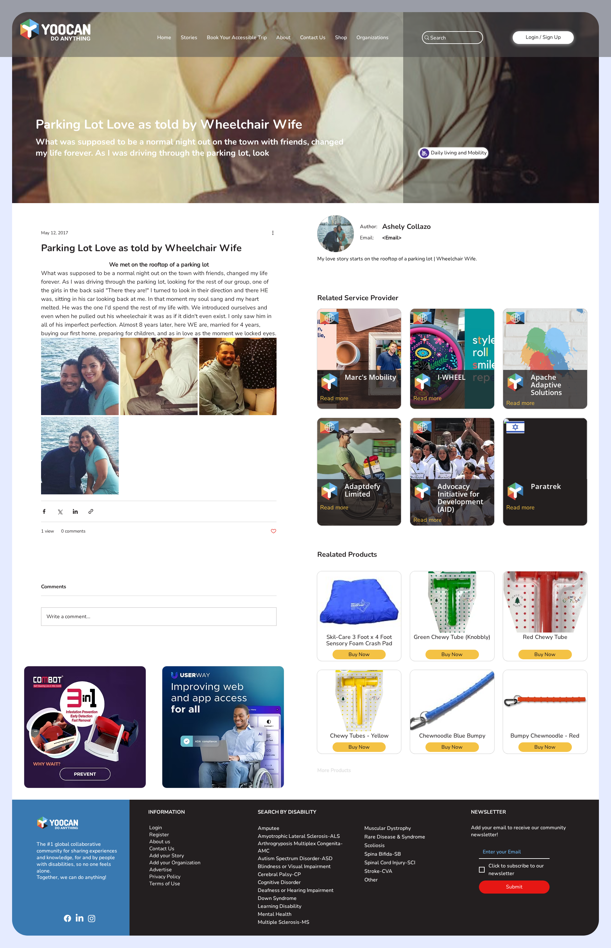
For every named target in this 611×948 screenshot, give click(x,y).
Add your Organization (174, 862)
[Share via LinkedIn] (75, 511)
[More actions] (273, 233)
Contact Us (161, 848)
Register (159, 834)
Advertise (160, 869)
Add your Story (167, 855)
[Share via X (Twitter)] (60, 511)
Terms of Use (165, 883)
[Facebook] (67, 918)
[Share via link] (91, 511)
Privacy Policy (165, 876)
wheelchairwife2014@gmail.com (421, 237)
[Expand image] (79, 376)
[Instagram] (91, 918)
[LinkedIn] (79, 918)
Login (155, 827)
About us (159, 841)
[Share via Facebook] (44, 511)
